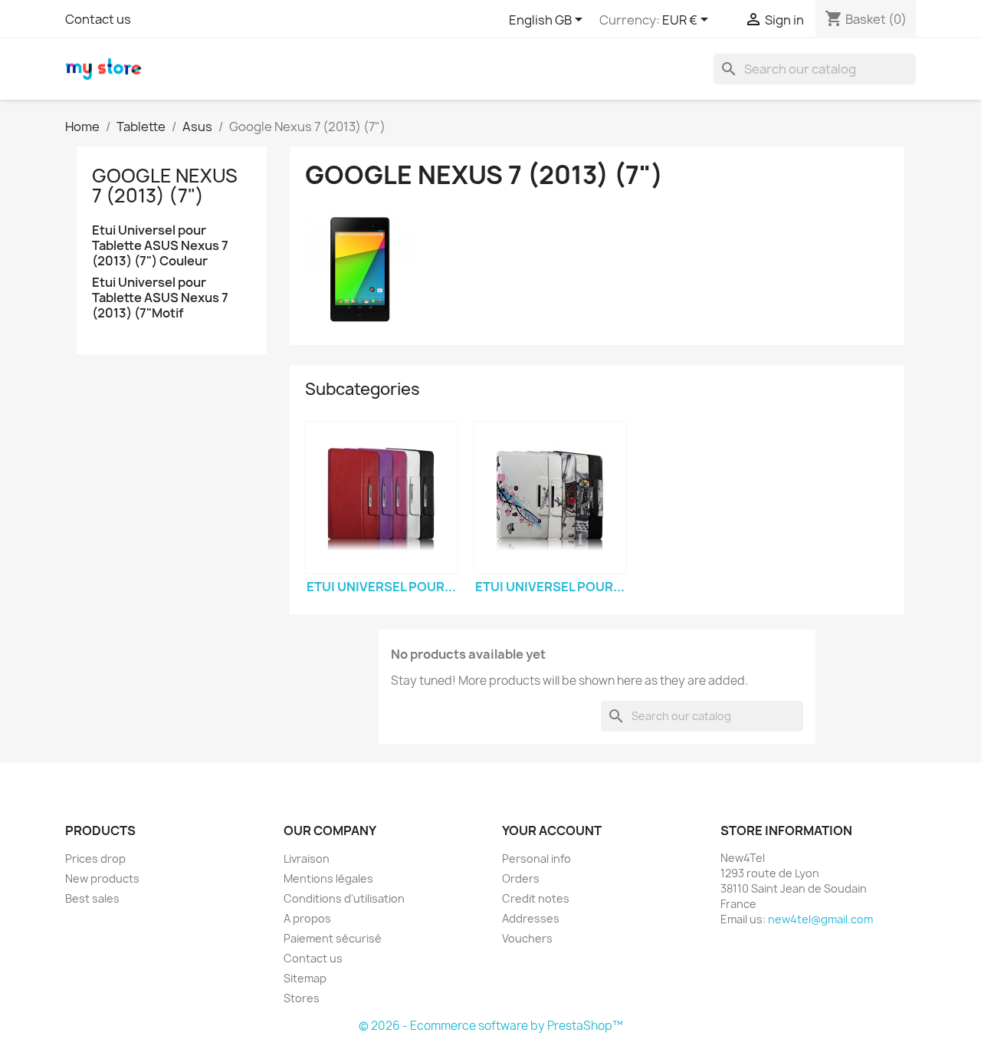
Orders (521, 878)
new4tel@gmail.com (820, 919)
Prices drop (95, 858)
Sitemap (305, 978)
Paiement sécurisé (333, 938)
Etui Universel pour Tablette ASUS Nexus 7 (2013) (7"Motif (160, 298)
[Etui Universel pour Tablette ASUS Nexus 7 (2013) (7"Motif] (550, 497)
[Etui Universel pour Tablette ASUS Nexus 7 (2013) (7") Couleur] (381, 497)
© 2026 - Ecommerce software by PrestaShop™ (491, 1026)
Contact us (98, 19)
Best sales (92, 898)
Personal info (536, 858)
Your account (552, 830)
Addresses (530, 918)
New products (102, 878)
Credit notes (535, 898)
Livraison (307, 858)
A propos (307, 918)
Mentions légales (328, 878)
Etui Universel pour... (381, 586)
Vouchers (527, 938)
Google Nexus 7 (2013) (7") (165, 186)
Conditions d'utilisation (344, 898)
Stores (302, 998)
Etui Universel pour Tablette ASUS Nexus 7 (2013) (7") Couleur (160, 245)
